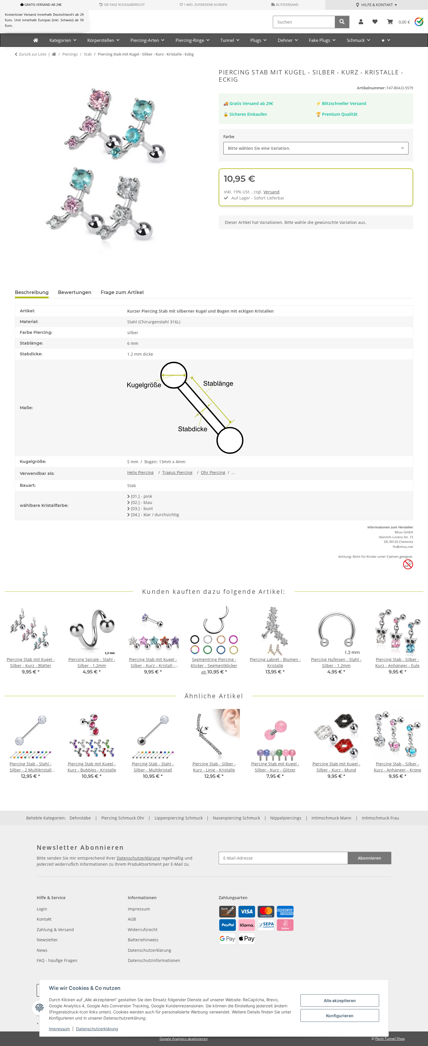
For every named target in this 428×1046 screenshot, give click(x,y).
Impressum (59, 1028)
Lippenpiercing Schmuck (179, 818)
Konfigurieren (339, 1015)
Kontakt (44, 919)
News (42, 950)
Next (414, 644)
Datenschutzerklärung (97, 1028)
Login (42, 909)
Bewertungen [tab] (74, 292)
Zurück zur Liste (32, 54)
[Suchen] (342, 22)
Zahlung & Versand (55, 929)
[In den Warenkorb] (19, 65)
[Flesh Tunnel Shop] (36, 40)
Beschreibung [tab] (32, 292)
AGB (132, 919)
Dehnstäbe (80, 818)
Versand (271, 192)
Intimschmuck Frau (380, 818)
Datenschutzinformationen (154, 960)
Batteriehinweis (143, 939)
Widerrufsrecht (143, 929)
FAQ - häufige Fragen (57, 960)
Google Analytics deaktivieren (184, 1038)
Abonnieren (369, 858)
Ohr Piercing (213, 472)
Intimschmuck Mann (331, 818)
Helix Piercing (140, 472)
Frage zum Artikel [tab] (122, 292)
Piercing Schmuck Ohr (122, 818)
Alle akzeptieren (340, 1000)
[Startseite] (54, 54)
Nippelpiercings (285, 818)
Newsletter (47, 939)
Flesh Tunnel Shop (390, 1038)
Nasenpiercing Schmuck (236, 818)
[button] (361, 22)
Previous (14, 644)
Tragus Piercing (177, 472)
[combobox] (315, 148)
